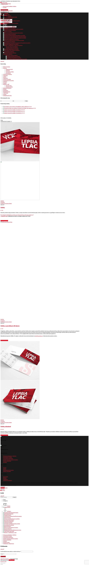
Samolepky (5, 90)
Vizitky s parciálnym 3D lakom (10, 326)
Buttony (5, 68)
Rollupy (5, 89)
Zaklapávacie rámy (7, 95)
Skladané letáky (6, 91)
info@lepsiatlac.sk (39, 336)
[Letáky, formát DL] (7, 113)
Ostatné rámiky (9, 86)
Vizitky (4, 94)
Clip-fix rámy (9, 85)
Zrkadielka (8, 73)
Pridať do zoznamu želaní (6, 203)
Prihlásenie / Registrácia (8, 543)
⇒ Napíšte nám (4, 216)
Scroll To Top (3, 561)
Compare (3, 202)
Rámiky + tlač (6, 84)
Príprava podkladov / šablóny (9, 456)
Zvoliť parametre (4, 220)
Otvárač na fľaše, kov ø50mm (25, 108)
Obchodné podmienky (8, 458)
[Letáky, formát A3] (7, 111)
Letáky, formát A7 (17, 110)
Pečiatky (5, 81)
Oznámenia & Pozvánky (8, 80)
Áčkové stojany (6, 66)
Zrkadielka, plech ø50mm (22, 106)
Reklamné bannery (7, 88)
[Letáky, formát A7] (7, 109)
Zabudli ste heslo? (5, 558)
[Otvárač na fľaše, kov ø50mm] (10, 108)
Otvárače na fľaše (10, 71)
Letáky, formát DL (17, 113)
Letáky (4, 76)
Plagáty (5, 83)
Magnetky (5, 78)
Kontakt (5, 462)
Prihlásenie (3, 556)
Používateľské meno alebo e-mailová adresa (11, 551)
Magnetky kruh (9, 69)
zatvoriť (2, 61)
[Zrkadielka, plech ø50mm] (9, 106)
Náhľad (2, 201)
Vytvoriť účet (12, 560)
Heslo (2, 553)
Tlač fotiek (5, 93)
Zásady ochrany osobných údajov (10, 459)
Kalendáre (5, 75)
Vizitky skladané (6, 426)
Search (14, 497)
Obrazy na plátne (7, 79)
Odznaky (8, 70)
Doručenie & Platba (7, 457)
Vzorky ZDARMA (7, 461)
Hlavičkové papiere (7, 74)
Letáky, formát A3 (17, 111)
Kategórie (3, 20)
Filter (26, 101)
